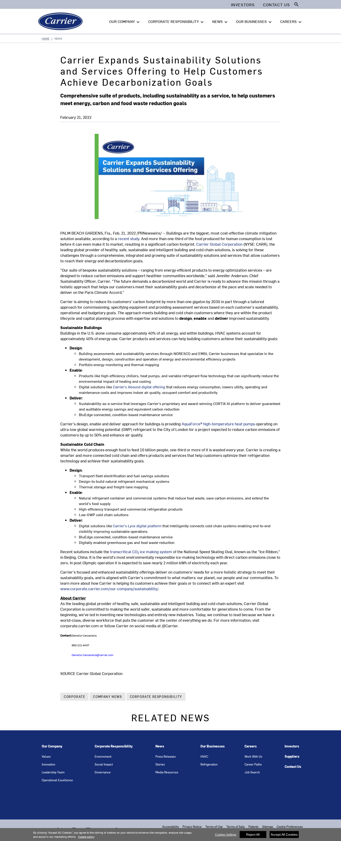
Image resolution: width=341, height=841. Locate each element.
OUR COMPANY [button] (125, 22)
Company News (107, 696)
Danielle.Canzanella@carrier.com (92, 655)
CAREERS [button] (291, 22)
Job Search (252, 772)
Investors (292, 746)
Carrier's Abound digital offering (139, 386)
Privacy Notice (192, 826)
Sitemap (267, 826)
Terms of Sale (235, 826)
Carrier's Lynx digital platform (137, 525)
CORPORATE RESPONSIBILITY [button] (176, 22)
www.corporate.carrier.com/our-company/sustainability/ (109, 588)
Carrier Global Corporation (219, 244)
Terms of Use (214, 826)
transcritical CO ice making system (141, 551)
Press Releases (165, 756)
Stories (160, 764)
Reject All (253, 834)
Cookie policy (86, 836)
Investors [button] (243, 4)
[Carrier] (61, 21)
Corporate (74, 696)
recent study (128, 238)
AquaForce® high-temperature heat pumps (218, 423)
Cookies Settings (225, 834)
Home (45, 38)
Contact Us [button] (276, 4)
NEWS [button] (220, 22)
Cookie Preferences (290, 826)
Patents (253, 826)
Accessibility (170, 826)
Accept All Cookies (284, 834)
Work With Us (253, 756)
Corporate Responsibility (156, 696)
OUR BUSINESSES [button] (254, 22)
